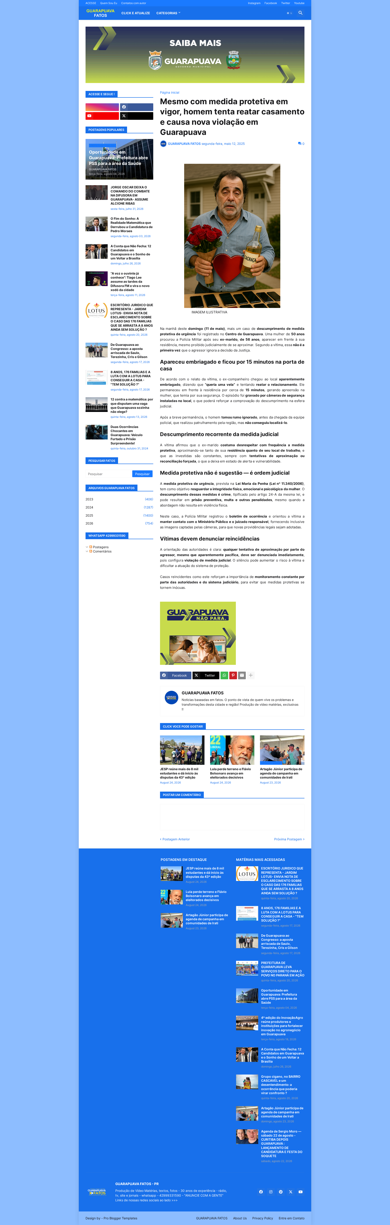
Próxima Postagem (288, 839)
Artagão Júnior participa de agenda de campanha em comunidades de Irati (281, 773)
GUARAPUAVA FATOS (203, 693)
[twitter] (136, 116)
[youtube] (102, 116)
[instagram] (102, 107)
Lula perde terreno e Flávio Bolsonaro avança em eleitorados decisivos (230, 773)
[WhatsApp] (224, 675)
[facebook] (136, 107)
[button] (289, 13)
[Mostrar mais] (251, 675)
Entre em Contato (291, 1218)
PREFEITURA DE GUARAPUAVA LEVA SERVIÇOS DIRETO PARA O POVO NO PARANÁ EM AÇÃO (282, 969)
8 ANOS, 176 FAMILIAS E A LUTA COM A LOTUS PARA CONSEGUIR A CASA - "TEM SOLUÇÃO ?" (131, 378)
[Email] (242, 675)
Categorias (166, 13)
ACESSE (91, 3)
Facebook (271, 3)
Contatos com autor (133, 3)
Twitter (285, 3)
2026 (119, 523)
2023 (119, 499)
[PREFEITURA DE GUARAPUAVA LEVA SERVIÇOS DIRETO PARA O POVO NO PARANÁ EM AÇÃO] (247, 968)
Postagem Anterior (176, 839)
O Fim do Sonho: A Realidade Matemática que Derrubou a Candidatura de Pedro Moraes (132, 225)
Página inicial (169, 92)
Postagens (100, 547)
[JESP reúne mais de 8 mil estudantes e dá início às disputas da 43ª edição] (182, 750)
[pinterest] (281, 1192)
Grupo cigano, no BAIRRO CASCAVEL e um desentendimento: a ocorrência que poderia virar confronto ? (280, 1085)
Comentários (101, 551)
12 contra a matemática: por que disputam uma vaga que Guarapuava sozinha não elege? (132, 405)
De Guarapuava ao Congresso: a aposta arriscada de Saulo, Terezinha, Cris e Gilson (129, 351)
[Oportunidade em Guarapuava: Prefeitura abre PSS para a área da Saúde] (247, 995)
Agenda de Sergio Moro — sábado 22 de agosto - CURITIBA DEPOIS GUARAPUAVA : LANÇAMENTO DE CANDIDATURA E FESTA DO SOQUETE (281, 1143)
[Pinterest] (233, 675)
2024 (119, 507)
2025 (119, 515)
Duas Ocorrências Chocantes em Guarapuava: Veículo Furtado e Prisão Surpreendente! (127, 435)
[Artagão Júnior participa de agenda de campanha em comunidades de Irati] (172, 920)
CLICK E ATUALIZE (135, 13)
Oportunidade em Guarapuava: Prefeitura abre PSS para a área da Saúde (279, 996)
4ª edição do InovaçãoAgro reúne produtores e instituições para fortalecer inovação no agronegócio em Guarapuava (282, 1026)
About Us (240, 1218)
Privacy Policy (262, 1218)
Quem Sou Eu (108, 3)
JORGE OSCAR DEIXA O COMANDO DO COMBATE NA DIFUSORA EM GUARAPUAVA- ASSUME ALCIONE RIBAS (130, 195)
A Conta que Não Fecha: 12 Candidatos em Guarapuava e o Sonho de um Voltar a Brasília (131, 252)
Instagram (254, 3)
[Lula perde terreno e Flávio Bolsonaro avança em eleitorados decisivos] (232, 750)
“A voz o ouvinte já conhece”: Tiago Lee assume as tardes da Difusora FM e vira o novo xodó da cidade (130, 281)
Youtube (299, 3)
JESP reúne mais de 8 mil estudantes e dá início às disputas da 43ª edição (179, 773)
